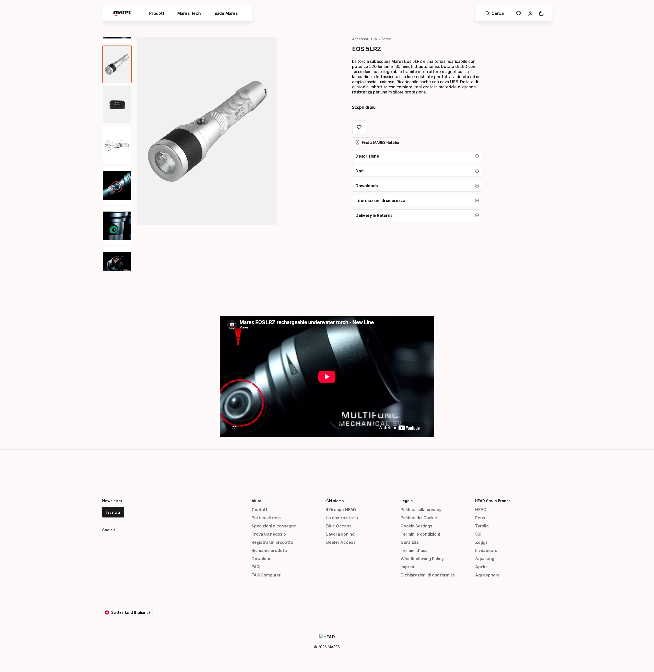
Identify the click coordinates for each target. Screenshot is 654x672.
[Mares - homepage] (123, 13)
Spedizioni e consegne (274, 525)
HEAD (480, 509)
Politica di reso (266, 517)
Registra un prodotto (272, 542)
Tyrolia (482, 525)
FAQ (256, 566)
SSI (478, 534)
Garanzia (410, 542)
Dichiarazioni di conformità (427, 574)
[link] (518, 13)
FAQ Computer (266, 574)
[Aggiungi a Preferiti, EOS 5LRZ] (359, 127)
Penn (480, 517)
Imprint (408, 566)
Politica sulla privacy (421, 509)
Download (262, 558)
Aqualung (484, 558)
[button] (417, 156)
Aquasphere (487, 574)
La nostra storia (342, 517)
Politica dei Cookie (419, 517)
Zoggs (481, 542)
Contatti (260, 509)
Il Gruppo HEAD (341, 509)
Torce (386, 39)
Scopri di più (364, 107)
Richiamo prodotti (269, 550)
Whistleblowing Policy (422, 558)
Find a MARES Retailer (380, 142)
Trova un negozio (269, 534)
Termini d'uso (414, 550)
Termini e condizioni (420, 534)
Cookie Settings (416, 525)
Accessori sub (364, 39)
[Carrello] (541, 13)
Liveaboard (486, 550)
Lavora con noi (341, 534)
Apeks (481, 566)
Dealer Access (341, 542)
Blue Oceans (339, 525)
